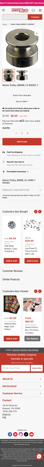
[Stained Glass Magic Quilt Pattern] (11, 319)
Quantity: (6, 128)
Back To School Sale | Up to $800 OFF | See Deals (22, 3)
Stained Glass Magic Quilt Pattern (10, 326)
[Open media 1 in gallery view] (36, 33)
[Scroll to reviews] (22, 89)
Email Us (6, 414)
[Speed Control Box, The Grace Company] (32, 319)
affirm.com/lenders (33, 451)
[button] (3, 10)
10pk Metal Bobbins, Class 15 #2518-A (10, 249)
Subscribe (36, 368)
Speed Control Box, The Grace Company (31, 330)
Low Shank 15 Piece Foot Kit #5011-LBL (31, 251)
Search (36, 17)
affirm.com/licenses (6, 458)
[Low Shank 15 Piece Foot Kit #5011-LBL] (32, 240)
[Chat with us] (33, 10)
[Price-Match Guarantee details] (28, 171)
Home (4, 24)
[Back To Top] (40, 463)
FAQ (4, 417)
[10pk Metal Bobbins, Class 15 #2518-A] (11, 240)
